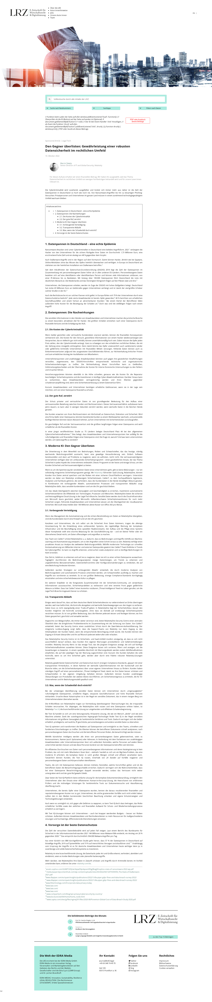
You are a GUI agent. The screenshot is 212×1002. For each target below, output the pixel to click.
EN (194, 13)
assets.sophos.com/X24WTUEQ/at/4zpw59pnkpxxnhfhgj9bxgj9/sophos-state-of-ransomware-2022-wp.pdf (89, 869)
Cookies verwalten (166, 968)
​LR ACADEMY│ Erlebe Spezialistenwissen (56, 982)
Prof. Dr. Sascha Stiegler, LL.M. (85, 920)
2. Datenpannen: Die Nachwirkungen (70, 214)
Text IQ (57, 709)
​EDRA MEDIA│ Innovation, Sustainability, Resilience (61, 978)
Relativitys (98, 472)
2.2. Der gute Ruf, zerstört (70, 219)
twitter (133, 961)
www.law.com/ (52, 885)
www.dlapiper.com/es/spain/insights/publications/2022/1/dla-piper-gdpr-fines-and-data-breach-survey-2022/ (91, 877)
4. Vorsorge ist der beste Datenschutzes (71, 233)
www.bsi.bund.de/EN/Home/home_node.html (66, 897)
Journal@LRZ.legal (106, 961)
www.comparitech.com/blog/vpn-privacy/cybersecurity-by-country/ (74, 894)
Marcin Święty (66, 163)
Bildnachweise (165, 963)
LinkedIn (134, 965)
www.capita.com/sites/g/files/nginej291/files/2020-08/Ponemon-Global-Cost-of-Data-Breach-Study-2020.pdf (91, 899)
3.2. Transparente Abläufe (70, 227)
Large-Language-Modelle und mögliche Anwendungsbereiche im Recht (99, 936)
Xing (132, 968)
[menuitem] (55, 8)
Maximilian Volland (82, 934)
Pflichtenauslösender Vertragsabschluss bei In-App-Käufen (95, 922)
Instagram (135, 970)
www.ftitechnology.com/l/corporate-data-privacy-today (69, 883)
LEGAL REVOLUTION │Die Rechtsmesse (56, 980)
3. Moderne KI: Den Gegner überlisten (70, 222)
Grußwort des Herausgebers (85, 929)
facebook (134, 963)
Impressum (164, 961)
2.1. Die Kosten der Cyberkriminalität (75, 216)
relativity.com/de (84, 863)
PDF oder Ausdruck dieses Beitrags (137, 120)
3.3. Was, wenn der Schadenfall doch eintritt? (78, 230)
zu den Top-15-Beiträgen (163, 937)
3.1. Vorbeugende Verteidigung (72, 225)
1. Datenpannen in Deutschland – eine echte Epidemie (77, 211)
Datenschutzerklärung (168, 965)
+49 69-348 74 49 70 (107, 963)
